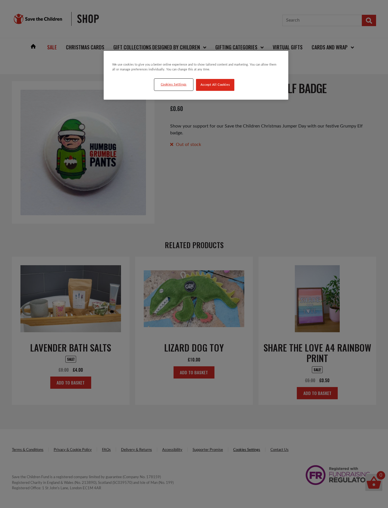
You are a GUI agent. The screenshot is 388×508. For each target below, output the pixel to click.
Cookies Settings (174, 84)
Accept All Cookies (215, 84)
